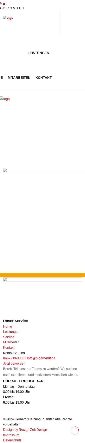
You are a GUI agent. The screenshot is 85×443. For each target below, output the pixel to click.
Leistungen (38, 53)
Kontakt (43, 77)
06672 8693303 (14, 358)
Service (8, 337)
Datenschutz (12, 440)
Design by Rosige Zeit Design (25, 429)
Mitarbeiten (19, 77)
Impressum (11, 435)
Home (7, 326)
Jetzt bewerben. (14, 363)
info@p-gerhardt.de (41, 358)
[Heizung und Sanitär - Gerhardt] (23, 25)
